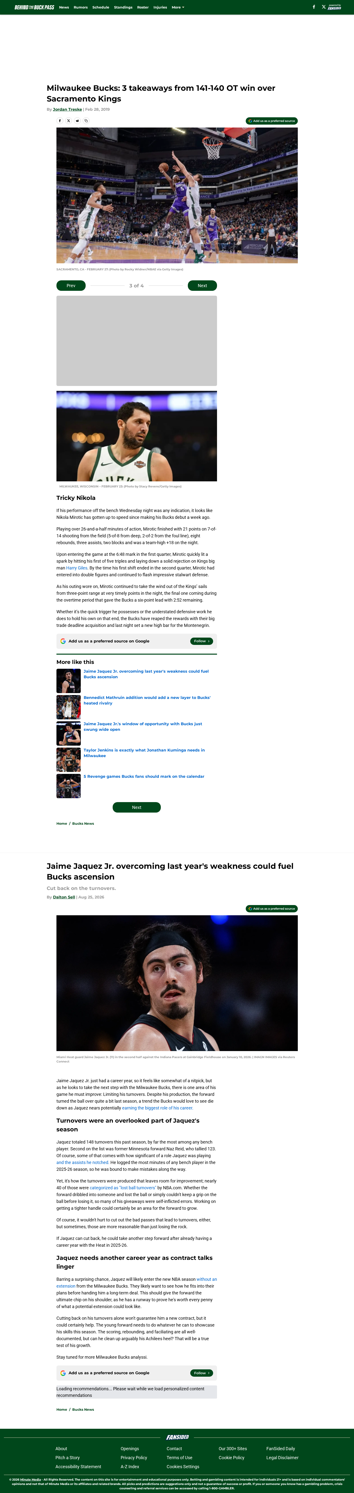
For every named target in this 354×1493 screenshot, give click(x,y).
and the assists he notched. (82, 1162)
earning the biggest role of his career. (157, 1107)
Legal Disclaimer (282, 1457)
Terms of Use (179, 1457)
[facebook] (314, 7)
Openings (130, 1448)
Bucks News (83, 823)
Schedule (100, 7)
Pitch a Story (67, 1457)
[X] (324, 7)
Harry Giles (76, 567)
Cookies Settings (183, 1466)
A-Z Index (130, 1466)
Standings (123, 7)
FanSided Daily (280, 1448)
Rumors (81, 7)
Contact (174, 1448)
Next (202, 285)
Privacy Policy (134, 1457)
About (61, 1448)
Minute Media (30, 1479)
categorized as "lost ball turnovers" (123, 1187)
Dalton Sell (64, 897)
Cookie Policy (232, 1457)
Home (61, 823)
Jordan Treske (67, 109)
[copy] (86, 120)
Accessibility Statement (78, 1466)
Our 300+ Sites (233, 1448)
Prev (71, 285)
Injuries (160, 7)
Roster (143, 7)
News (64, 7)
